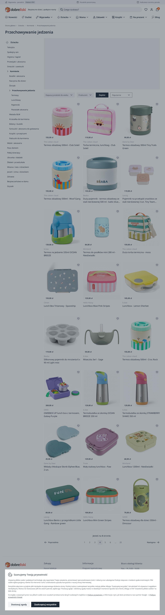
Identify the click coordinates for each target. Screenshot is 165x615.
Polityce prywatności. (95, 595)
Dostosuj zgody (19, 604)
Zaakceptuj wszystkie (45, 604)
